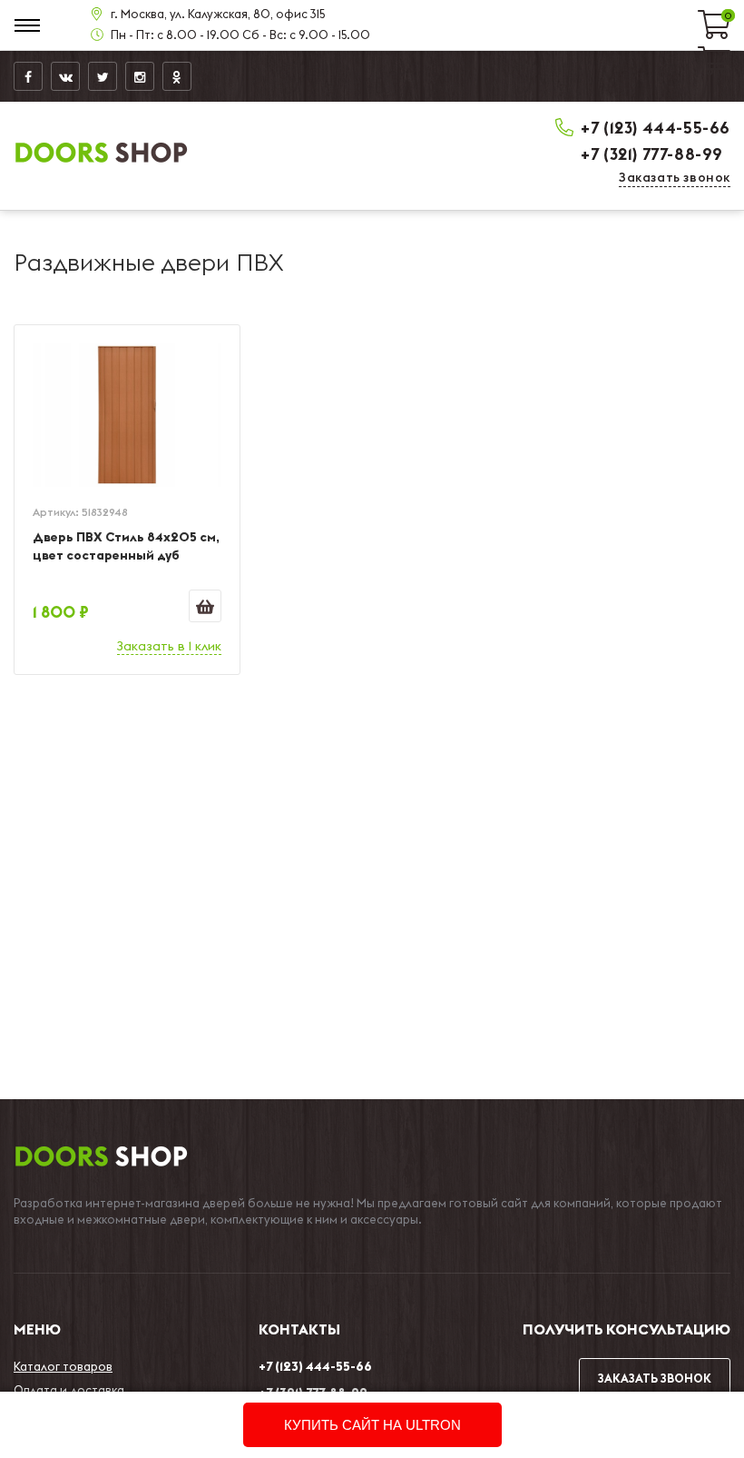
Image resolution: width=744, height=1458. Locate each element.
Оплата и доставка (69, 1390)
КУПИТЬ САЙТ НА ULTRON (372, 1425)
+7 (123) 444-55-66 (655, 127)
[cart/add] (205, 606)
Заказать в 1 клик (169, 646)
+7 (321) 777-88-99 (652, 154)
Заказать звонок (674, 177)
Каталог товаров (63, 1366)
